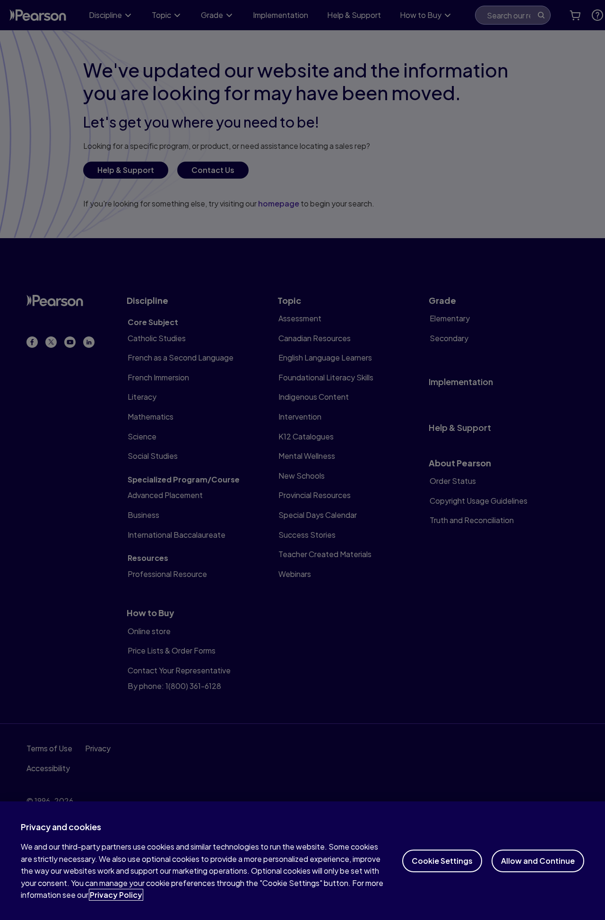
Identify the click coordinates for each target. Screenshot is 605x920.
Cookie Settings (442, 861)
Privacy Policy (116, 895)
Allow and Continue (538, 861)
